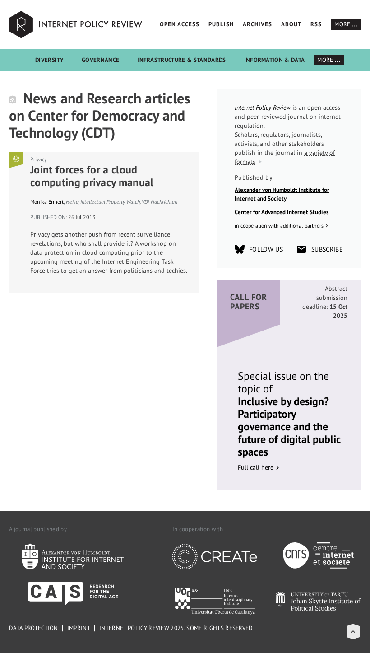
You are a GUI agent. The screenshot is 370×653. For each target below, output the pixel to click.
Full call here (255, 467)
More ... (345, 24)
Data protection (33, 628)
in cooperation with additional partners (279, 225)
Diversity (49, 60)
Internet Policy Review (76, 24)
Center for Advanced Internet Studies (281, 212)
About (291, 24)
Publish (221, 24)
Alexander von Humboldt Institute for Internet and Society (282, 194)
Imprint (78, 628)
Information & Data (274, 60)
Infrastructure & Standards (181, 60)
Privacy (38, 159)
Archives (257, 24)
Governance (100, 60)
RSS (316, 24)
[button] (353, 631)
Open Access (179, 24)
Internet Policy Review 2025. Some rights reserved (176, 628)
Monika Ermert (47, 201)
